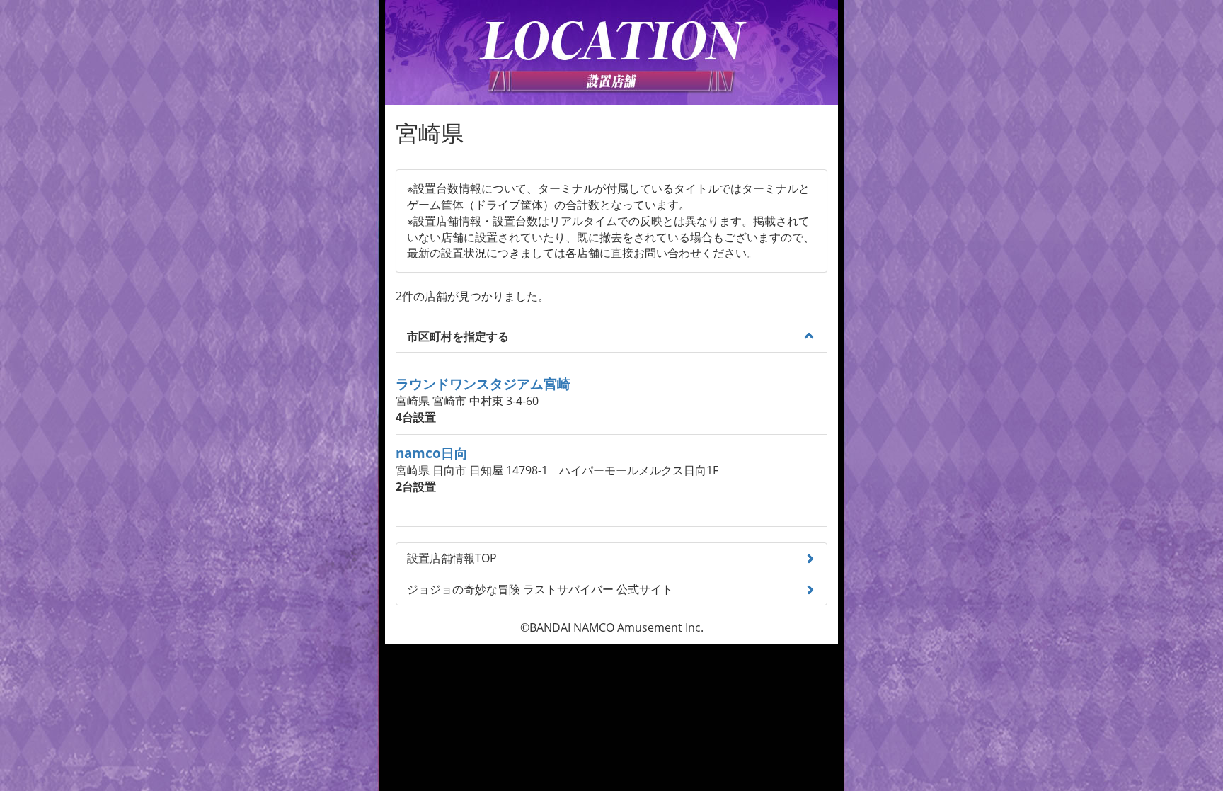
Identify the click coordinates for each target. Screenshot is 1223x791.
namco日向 (432, 452)
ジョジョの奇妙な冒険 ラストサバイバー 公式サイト (540, 589)
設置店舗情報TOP (452, 558)
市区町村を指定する (458, 336)
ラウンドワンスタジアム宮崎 (483, 383)
